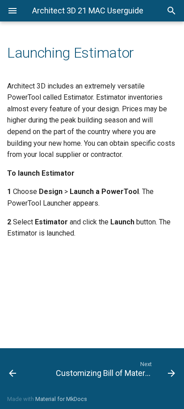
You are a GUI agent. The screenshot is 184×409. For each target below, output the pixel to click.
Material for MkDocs (61, 399)
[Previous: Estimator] (24, 369)
